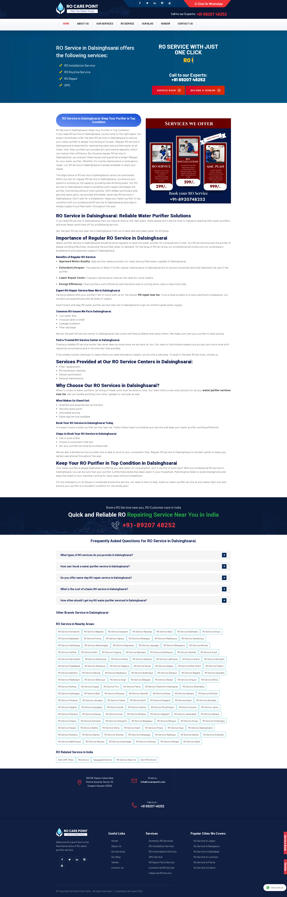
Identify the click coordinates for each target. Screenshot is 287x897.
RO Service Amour (211, 631)
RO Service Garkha (189, 734)
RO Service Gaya (176, 727)
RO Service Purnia (92, 638)
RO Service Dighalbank (69, 665)
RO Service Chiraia (154, 727)
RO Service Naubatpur (116, 672)
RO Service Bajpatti (160, 714)
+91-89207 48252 (149, 525)
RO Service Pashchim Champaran (161, 686)
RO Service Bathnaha (187, 631)
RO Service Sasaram (118, 631)
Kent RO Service (149, 759)
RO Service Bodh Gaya (142, 672)
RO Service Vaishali (186, 652)
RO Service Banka (89, 727)
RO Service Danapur (167, 672)
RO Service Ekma (110, 727)
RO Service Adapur (164, 665)
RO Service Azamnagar (120, 741)
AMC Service (155, 856)
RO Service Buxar (142, 665)
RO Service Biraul (119, 659)
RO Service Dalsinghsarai (200, 727)
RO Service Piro (111, 686)
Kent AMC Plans (66, 759)
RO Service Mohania (68, 734)
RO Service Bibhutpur (94, 679)
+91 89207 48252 (212, 14)
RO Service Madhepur (165, 734)
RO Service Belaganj (141, 679)
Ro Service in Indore (204, 867)
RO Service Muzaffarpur (162, 707)
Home (66, 23)
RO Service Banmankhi (69, 659)
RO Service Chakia (214, 665)
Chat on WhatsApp (210, 4)
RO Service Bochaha (206, 700)
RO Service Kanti (132, 727)
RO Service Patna (132, 686)
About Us (116, 846)
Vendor (165, 23)
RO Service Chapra (67, 720)
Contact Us (117, 867)
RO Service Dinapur (187, 679)
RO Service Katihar (67, 652)
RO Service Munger (170, 741)
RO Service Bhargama (174, 645)
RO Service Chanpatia (116, 720)
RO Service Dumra (188, 707)
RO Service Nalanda (93, 631)
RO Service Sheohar (114, 734)
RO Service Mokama (68, 714)
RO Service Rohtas (67, 686)
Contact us (185, 23)
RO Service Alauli (191, 741)
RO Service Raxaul (67, 727)
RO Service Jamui (210, 707)
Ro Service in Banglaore (207, 846)
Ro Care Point (77, 891)
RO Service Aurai (209, 652)
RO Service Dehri (89, 652)
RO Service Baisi (164, 631)
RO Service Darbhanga (69, 645)
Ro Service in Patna (204, 862)
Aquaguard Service (102, 759)
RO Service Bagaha (190, 672)
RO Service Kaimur (137, 707)
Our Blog (147, 23)
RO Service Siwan (189, 720)
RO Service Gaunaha (214, 672)
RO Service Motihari (208, 693)
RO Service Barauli (164, 679)
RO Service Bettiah (198, 645)
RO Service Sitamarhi (213, 734)
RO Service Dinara (161, 693)
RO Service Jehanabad (185, 714)
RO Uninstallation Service (163, 851)
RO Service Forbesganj (214, 720)
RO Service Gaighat (67, 707)
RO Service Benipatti (214, 659)
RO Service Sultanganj (69, 693)
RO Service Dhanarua (95, 665)
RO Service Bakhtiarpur (69, 741)
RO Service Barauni (210, 714)
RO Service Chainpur (146, 741)
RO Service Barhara (184, 693)
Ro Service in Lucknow (206, 856)
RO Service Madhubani (69, 679)
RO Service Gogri (118, 679)
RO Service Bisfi (138, 700)
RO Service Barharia (68, 672)
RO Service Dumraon (91, 720)
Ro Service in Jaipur (205, 840)
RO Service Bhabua (136, 714)
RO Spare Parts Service (162, 862)
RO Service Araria (191, 659)
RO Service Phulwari (68, 700)
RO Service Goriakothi (69, 631)
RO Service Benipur (95, 741)
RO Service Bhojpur (166, 720)
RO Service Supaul (90, 686)
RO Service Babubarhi (68, 638)
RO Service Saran (183, 700)
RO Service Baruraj (91, 672)
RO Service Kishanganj (139, 734)
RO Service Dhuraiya (114, 693)
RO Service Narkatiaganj (96, 645)
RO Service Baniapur (136, 652)
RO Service (127, 23)
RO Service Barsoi (91, 734)
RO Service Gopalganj (91, 707)
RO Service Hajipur (115, 638)
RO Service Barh (92, 693)
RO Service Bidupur (91, 714)
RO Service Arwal (114, 714)
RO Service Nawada (142, 631)
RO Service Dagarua (119, 665)
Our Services (104, 23)
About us (83, 23)
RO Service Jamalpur (92, 700)
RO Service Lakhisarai (167, 659)
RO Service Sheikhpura (161, 652)
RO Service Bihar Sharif (189, 665)
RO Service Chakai (116, 700)
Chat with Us (277, 887)
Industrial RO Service (160, 872)
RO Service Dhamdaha (193, 686)
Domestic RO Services (161, 840)
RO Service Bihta (209, 679)
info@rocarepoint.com (153, 781)
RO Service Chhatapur (139, 638)
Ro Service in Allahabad (206, 851)
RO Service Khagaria (160, 700)
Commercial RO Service (161, 867)
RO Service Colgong (111, 652)
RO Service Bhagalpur (142, 720)
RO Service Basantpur (96, 659)
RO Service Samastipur (192, 638)
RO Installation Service (161, 846)
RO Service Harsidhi (138, 693)
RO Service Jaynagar (149, 645)
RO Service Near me (126, 759)
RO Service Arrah (115, 707)
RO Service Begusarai (123, 645)
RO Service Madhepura (166, 638)
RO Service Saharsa (142, 659)
